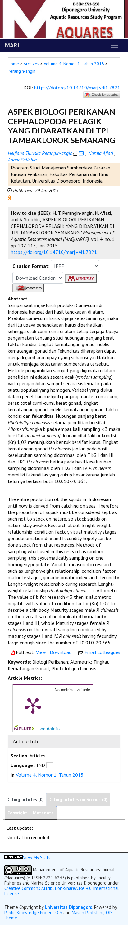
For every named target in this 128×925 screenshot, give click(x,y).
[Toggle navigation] (114, 45)
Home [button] (13, 63)
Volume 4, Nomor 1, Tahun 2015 (74, 63)
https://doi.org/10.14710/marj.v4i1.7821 (77, 87)
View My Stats (36, 857)
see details (49, 728)
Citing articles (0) (25, 799)
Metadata (43, 813)
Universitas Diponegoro (68, 907)
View (41, 652)
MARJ (12, 45)
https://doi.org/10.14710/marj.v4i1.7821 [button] (54, 252)
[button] (9, 197)
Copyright (17, 813)
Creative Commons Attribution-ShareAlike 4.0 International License (61, 890)
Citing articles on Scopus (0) (78, 799)
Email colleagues (102, 652)
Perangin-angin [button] (21, 71)
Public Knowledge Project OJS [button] (33, 912)
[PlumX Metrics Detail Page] (33, 705)
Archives (31, 63)
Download (60, 652)
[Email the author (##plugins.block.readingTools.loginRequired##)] (81, 153)
